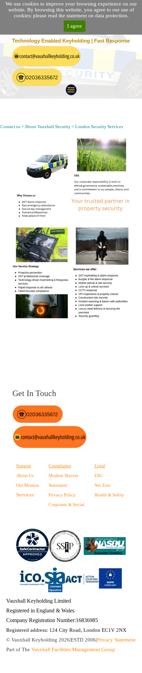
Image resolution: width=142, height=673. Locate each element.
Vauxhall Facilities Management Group (73, 649)
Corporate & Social (66, 504)
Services (25, 494)
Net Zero (102, 485)
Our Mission (27, 485)
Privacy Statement (116, 640)
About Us (25, 475)
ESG (98, 475)
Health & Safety (109, 494)
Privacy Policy (62, 494)
